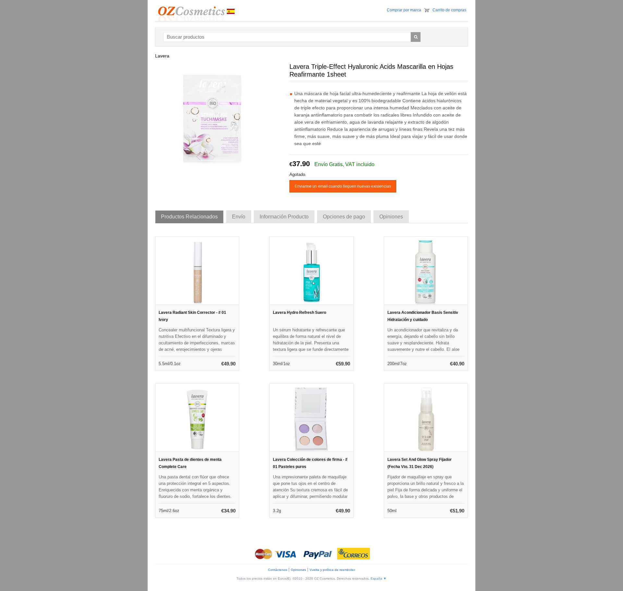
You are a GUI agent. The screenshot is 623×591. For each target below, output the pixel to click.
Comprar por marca (404, 10)
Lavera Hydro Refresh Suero (299, 312)
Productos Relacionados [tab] (189, 216)
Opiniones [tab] (391, 216)
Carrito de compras (449, 10)
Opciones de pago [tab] (344, 216)
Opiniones (298, 570)
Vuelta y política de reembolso (332, 570)
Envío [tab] (238, 216)
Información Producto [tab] (284, 216)
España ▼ (378, 578)
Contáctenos (277, 570)
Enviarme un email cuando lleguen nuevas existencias (343, 186)
